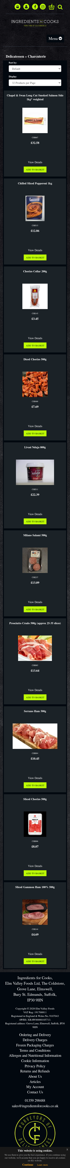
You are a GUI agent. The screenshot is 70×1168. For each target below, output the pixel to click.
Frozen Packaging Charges (35, 1045)
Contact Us (35, 1091)
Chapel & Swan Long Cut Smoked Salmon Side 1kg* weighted (35, 97)
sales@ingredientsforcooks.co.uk (35, 1105)
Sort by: (13, 62)
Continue (27, 1165)
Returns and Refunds (35, 1071)
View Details (35, 162)
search (60, 7)
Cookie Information (35, 1060)
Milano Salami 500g (35, 535)
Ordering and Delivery (35, 1034)
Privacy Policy (35, 1065)
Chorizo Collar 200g (35, 271)
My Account (35, 1086)
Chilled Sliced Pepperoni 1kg (35, 183)
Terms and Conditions (35, 1050)
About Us (35, 1076)
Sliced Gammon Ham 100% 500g (35, 887)
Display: (13, 76)
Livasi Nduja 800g (35, 447)
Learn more (42, 1164)
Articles (35, 1081)
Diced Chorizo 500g (35, 359)
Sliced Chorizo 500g (35, 799)
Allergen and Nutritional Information (35, 1055)
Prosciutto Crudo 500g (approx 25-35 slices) (35, 623)
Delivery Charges (35, 1039)
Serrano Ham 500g (35, 711)
